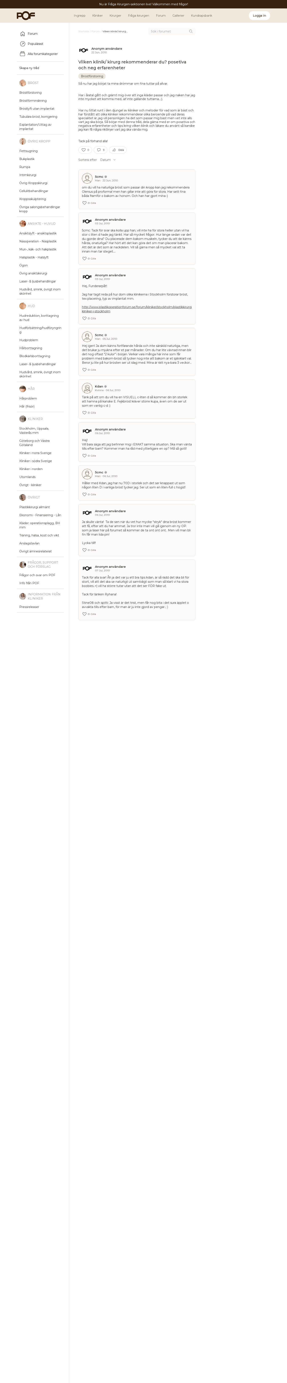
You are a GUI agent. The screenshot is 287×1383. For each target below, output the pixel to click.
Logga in (259, 15)
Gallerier (178, 15)
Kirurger (115, 15)
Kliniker (97, 15)
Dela (121, 149)
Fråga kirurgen (138, 15)
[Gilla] (83, 149)
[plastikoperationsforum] (23, 15)
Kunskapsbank (201, 15)
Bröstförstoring (92, 76)
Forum (161, 15)
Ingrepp (80, 15)
